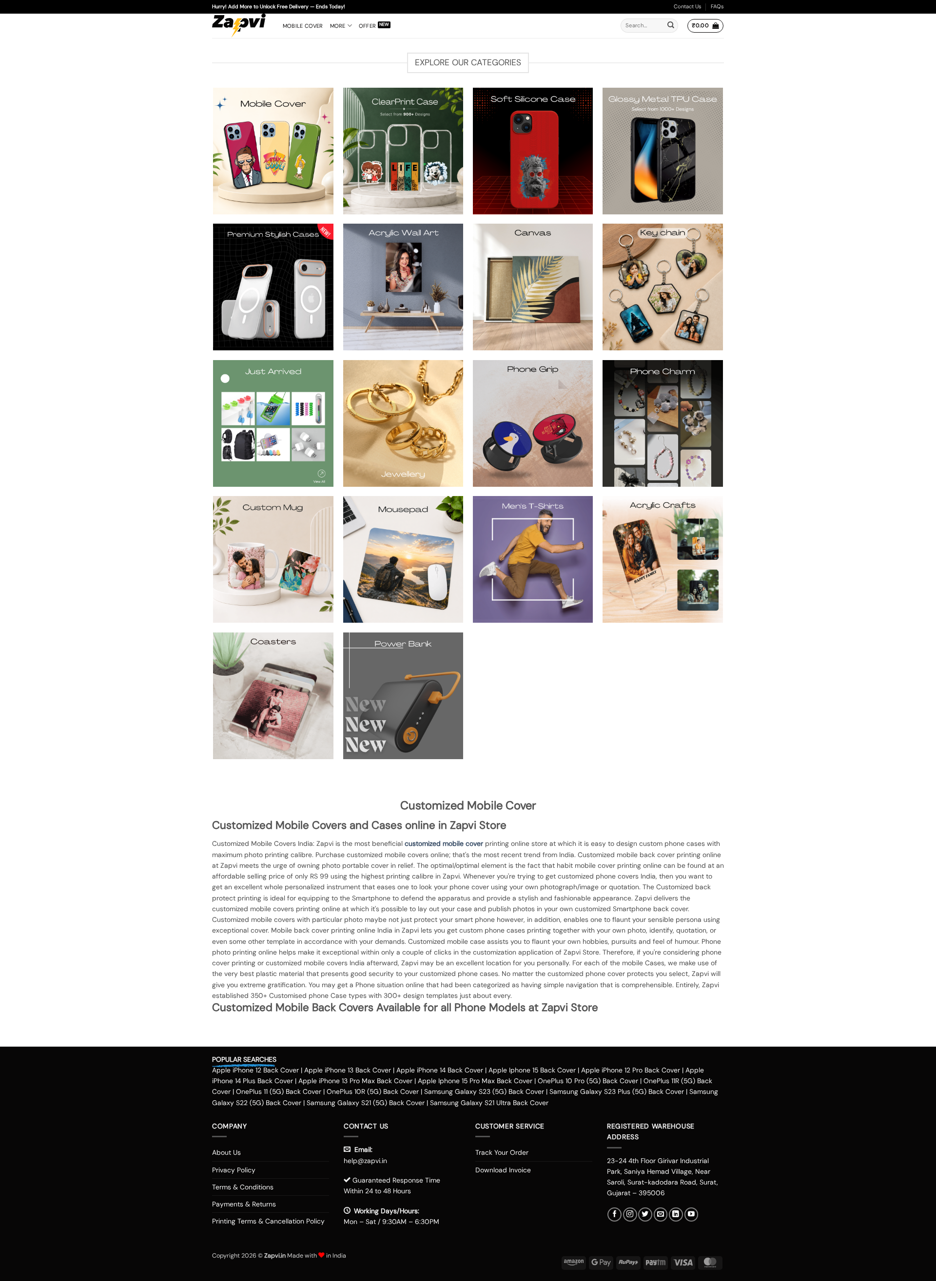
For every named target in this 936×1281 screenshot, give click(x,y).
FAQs (717, 6)
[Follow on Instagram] (630, 1214)
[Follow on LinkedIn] (676, 1214)
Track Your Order (501, 1152)
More (338, 25)
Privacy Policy (233, 1170)
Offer (367, 25)
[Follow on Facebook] (614, 1214)
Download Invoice (503, 1170)
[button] (705, 26)
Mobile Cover (303, 25)
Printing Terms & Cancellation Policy (268, 1221)
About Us (226, 1152)
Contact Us (688, 6)
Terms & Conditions (242, 1187)
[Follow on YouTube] (691, 1214)
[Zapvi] (240, 26)
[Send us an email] (661, 1214)
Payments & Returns (244, 1204)
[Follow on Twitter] (645, 1214)
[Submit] (670, 26)
